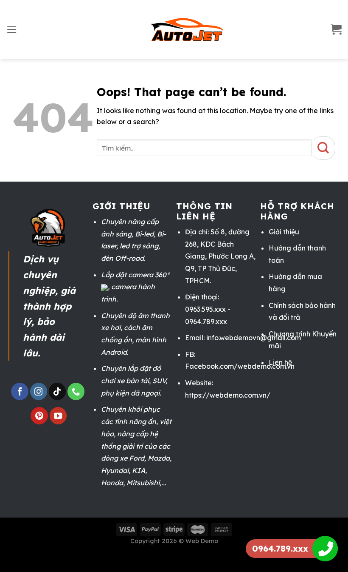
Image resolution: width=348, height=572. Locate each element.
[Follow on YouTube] (58, 415)
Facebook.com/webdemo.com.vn (240, 366)
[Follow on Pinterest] (39, 415)
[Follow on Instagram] (38, 391)
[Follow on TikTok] (57, 391)
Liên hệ (280, 362)
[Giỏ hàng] (336, 29)
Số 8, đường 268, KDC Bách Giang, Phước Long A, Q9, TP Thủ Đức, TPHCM (220, 256)
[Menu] (11, 29)
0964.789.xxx (280, 548)
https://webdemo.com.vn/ (227, 395)
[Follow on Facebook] (19, 391)
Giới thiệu (284, 232)
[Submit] (323, 148)
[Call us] (75, 391)
